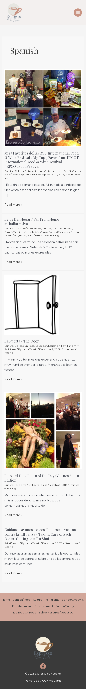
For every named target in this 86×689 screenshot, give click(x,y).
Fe (5, 349)
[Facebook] (43, 666)
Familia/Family (72, 171)
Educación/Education (47, 345)
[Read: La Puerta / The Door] (31, 304)
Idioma (27, 231)
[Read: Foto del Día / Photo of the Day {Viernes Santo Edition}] (43, 430)
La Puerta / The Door (21, 341)
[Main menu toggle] (78, 12)
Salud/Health (11, 543)
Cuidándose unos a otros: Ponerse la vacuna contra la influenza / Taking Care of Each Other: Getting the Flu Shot (40, 534)
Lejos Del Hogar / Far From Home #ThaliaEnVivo (31, 221)
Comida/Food (21, 599)
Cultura (19, 171)
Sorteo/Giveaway (59, 231)
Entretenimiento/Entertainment (43, 171)
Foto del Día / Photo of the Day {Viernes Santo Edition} (41, 478)
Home (6, 599)
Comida (9, 171)
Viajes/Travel (11, 174)
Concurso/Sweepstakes (28, 228)
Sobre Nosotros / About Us (56, 612)
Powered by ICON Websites (43, 680)
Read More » (13, 204)
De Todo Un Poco (62, 228)
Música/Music (40, 231)
